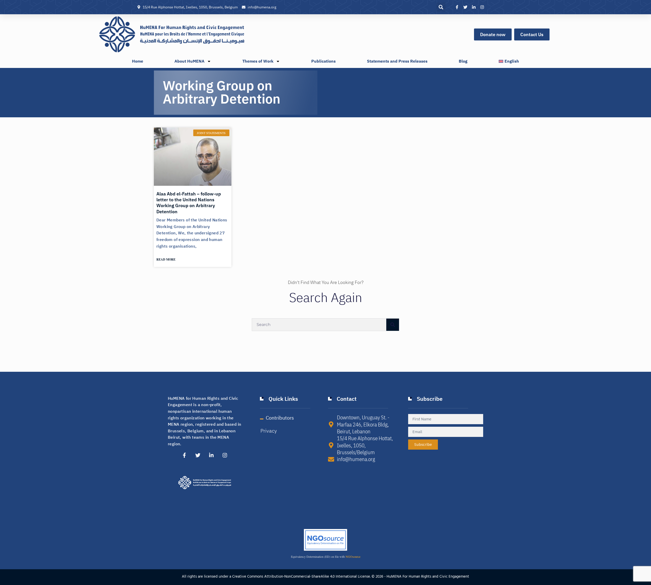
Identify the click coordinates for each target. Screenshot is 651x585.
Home (137, 61)
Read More (165, 259)
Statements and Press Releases (397, 61)
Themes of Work (257, 61)
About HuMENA (189, 61)
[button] (441, 7)
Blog (463, 61)
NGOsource (353, 556)
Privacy (268, 431)
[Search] (392, 325)
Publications (323, 61)
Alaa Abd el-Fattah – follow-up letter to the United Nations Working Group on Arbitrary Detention (188, 202)
